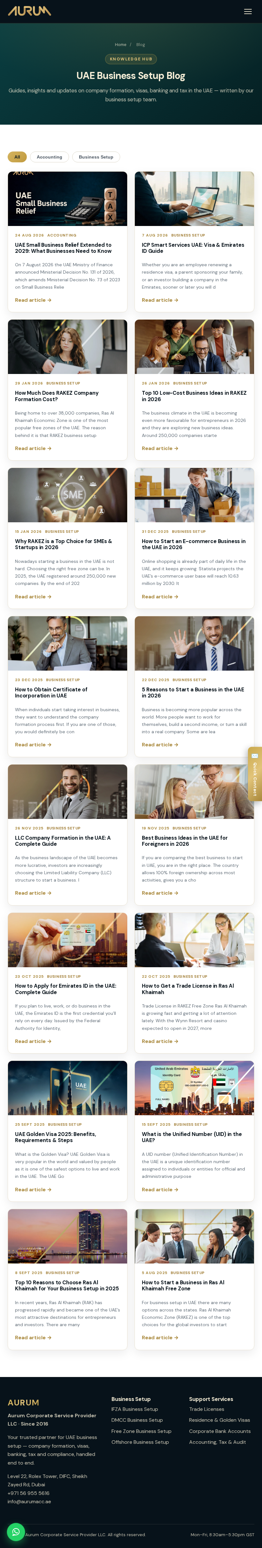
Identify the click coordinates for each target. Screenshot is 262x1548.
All (17, 156)
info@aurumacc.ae (29, 1501)
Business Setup (96, 156)
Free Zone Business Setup (142, 1431)
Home (121, 44)
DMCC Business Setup (137, 1420)
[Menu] (248, 11)
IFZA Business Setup (135, 1409)
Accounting (49, 156)
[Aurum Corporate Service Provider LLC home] (29, 11)
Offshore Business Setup (140, 1442)
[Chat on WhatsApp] (16, 1532)
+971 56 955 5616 (29, 1493)
